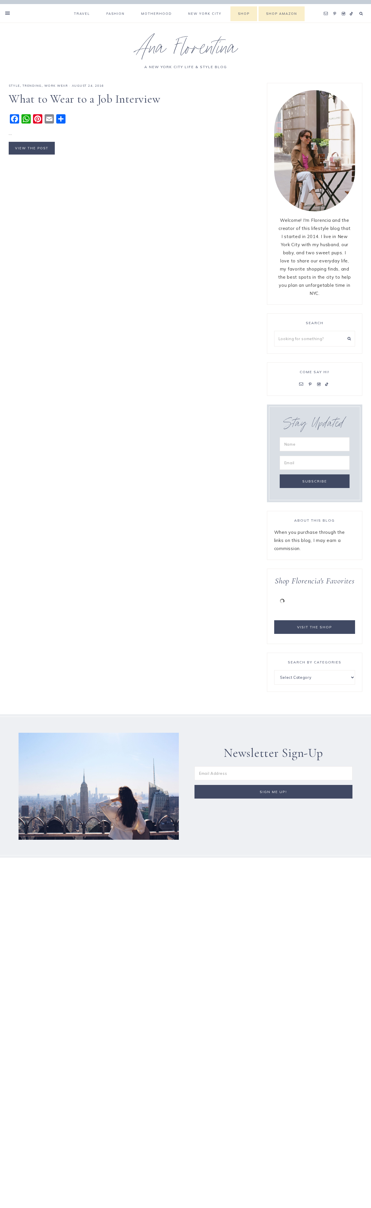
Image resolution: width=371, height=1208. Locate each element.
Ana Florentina (185, 50)
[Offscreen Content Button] (8, 13)
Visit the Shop (314, 627)
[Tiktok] (352, 6)
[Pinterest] (336, 6)
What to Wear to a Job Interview (84, 99)
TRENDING (32, 86)
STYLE (14, 86)
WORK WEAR (56, 86)
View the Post (31, 148)
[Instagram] (344, 6)
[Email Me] (327, 6)
